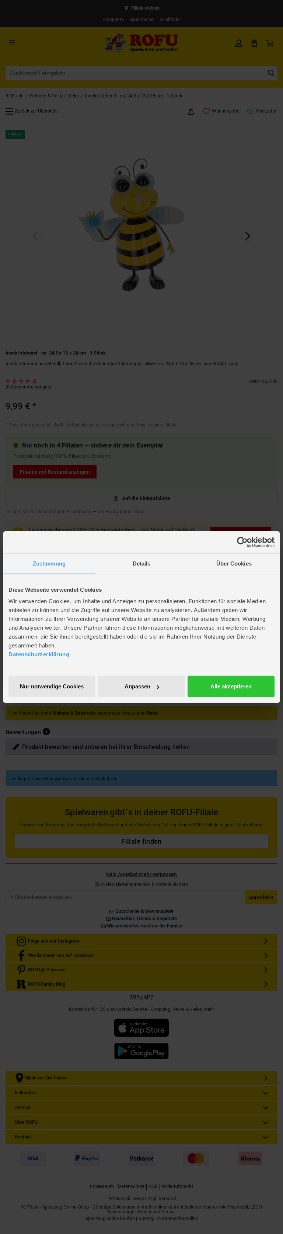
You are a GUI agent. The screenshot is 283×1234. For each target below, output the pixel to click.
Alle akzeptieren (231, 686)
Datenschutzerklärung (38, 654)
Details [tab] (142, 563)
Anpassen (137, 686)
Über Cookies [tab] (234, 563)
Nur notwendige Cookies (52, 686)
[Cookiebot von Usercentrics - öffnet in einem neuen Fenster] (242, 541)
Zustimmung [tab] (49, 563)
